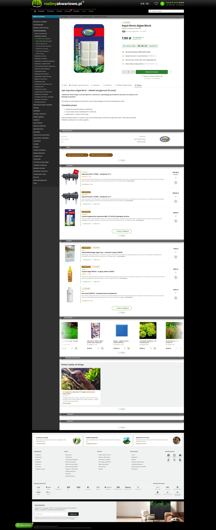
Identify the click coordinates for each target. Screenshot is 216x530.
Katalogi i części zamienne (80, 85)
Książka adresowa (70, 471)
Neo (83, 291)
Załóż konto (68, 457)
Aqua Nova (142, 136)
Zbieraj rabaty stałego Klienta (134, 64)
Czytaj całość (67, 403)
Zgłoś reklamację (103, 464)
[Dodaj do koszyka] (176, 183)
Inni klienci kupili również (124, 85)
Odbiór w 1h (97, 204)
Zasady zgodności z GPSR (139, 466)
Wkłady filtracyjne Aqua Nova (100, 155)
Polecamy (127, 22)
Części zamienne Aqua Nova (75, 155)
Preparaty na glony (87, 16)
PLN (147, 3)
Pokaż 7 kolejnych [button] (123, 231)
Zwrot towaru (102, 466)
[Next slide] (180, 333)
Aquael (83, 250)
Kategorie (41, 11)
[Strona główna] (35, 11)
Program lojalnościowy (138, 462)
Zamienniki (108, 85)
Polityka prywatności (137, 464)
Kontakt (101, 469)
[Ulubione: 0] (156, 3)
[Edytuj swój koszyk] (162, 4)
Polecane (76, 11)
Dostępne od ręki (40, 469)
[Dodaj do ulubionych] (170, 72)
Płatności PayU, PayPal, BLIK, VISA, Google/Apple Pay (140, 60)
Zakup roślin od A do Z (105, 455)
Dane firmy (134, 469)
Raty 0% (134, 459)
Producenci (50, 11)
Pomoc (91, 11)
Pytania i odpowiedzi (104, 457)
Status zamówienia (70, 462)
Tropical (84, 269)
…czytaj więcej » (130, 181)
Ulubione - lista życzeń (71, 469)
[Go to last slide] (63, 333)
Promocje (68, 11)
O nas (133, 455)
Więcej (72, 518)
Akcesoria (96, 85)
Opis (65, 85)
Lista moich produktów (71, 466)
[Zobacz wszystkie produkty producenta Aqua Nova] (124, 31)
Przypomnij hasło (70, 476)
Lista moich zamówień (71, 464)
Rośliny (84, 11)
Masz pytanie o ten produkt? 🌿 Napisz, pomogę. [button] (40, 524)
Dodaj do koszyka (151, 72)
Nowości (59, 11)
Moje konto (68, 455)
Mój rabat (68, 474)
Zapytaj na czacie (148, 76)
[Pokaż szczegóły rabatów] (156, 64)
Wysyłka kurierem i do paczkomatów (136, 56)
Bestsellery (38, 462)
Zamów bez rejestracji (71, 459)
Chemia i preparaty (75, 16)
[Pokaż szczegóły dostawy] (155, 56)
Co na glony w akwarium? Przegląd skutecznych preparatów (79, 393)
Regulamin (134, 457)
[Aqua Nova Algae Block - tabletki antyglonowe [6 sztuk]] (89, 49)
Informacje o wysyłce (104, 459)
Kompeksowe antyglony (100, 16)
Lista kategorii (64, 16)
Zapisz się (73, 514)
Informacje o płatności (105, 462)
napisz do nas (158, 76)
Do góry (123, 160)
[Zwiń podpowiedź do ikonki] (48, 522)
